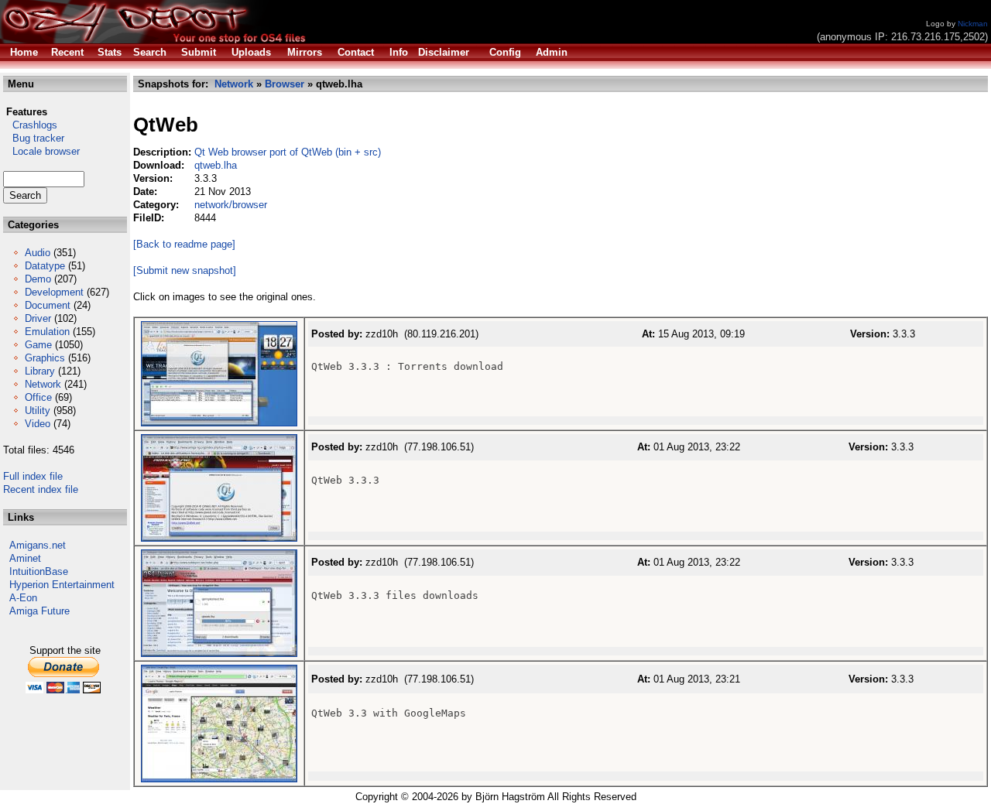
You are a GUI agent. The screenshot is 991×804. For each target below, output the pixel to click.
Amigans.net (37, 545)
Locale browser (41, 151)
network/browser (230, 204)
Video (37, 423)
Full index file (33, 476)
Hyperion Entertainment (62, 584)
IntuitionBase (38, 571)
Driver (38, 318)
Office (38, 397)
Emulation (47, 331)
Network (43, 384)
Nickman (973, 23)
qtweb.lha (215, 165)
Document (47, 305)
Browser (284, 84)
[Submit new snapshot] (184, 270)
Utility (37, 410)
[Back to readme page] (184, 244)
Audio (37, 252)
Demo (38, 279)
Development (54, 292)
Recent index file (40, 489)
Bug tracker (33, 138)
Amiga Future (39, 611)
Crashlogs (30, 125)
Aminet (25, 558)
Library (40, 371)
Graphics (45, 358)
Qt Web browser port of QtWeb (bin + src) (287, 152)
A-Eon (23, 598)
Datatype (45, 266)
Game (38, 345)
